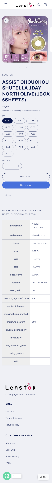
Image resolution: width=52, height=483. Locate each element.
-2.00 (7, 127)
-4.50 (32, 134)
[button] (6, 5)
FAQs (8, 463)
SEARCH (10, 412)
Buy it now (26, 185)
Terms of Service (14, 418)
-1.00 (19, 121)
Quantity (6, 160)
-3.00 (32, 127)
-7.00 (20, 147)
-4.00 (20, 134)
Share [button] (8, 195)
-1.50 (32, 121)
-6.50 (7, 147)
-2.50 (20, 127)
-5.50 (20, 140)
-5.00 (7, 140)
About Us (10, 443)
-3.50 (7, 134)
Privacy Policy (12, 456)
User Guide (11, 450)
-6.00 (32, 140)
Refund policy (12, 425)
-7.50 (32, 147)
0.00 (7, 121)
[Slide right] (32, 68)
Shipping (17, 110)
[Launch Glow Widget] (7, 476)
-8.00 (7, 154)
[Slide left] (20, 68)
